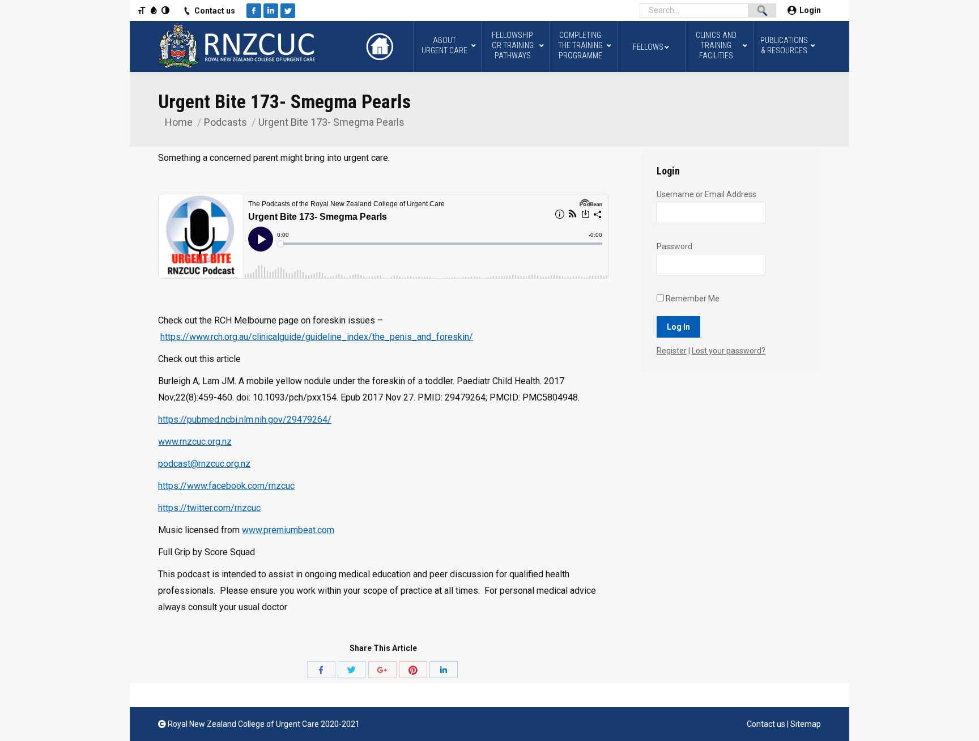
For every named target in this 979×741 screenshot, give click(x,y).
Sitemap (805, 724)
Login (810, 10)
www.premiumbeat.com (288, 530)
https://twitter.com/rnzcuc (209, 507)
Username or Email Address (706, 194)
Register (672, 350)
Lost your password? (728, 350)
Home (179, 122)
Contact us (214, 10)
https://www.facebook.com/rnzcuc (226, 485)
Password (674, 246)
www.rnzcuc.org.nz (195, 441)
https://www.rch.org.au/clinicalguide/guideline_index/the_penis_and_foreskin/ (316, 336)
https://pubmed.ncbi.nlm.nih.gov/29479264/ (244, 419)
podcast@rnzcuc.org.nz (204, 463)
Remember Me (692, 298)
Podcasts (225, 122)
